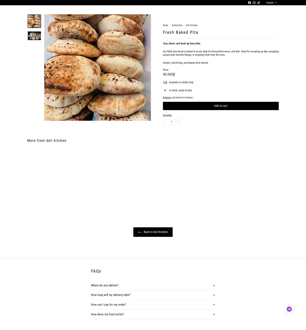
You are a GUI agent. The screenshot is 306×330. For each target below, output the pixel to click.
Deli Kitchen (191, 25)
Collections (177, 25)
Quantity (167, 115)
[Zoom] (97, 67)
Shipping (167, 97)
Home (166, 25)
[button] (289, 309)
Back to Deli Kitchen (155, 232)
